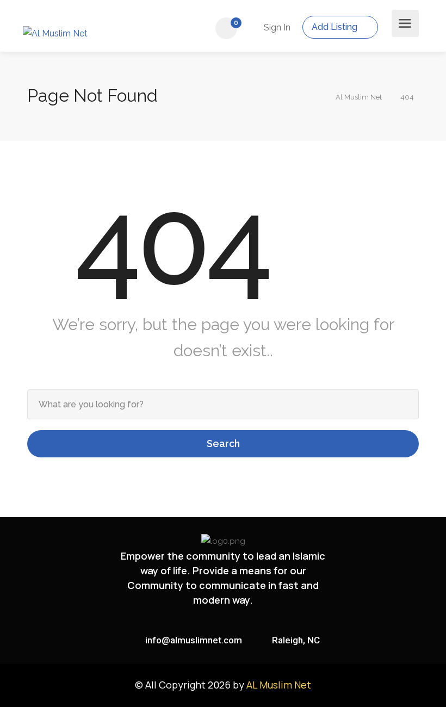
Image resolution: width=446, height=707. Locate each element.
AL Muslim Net (278, 684)
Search (223, 443)
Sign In (276, 27)
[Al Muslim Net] (57, 31)
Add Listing (336, 27)
